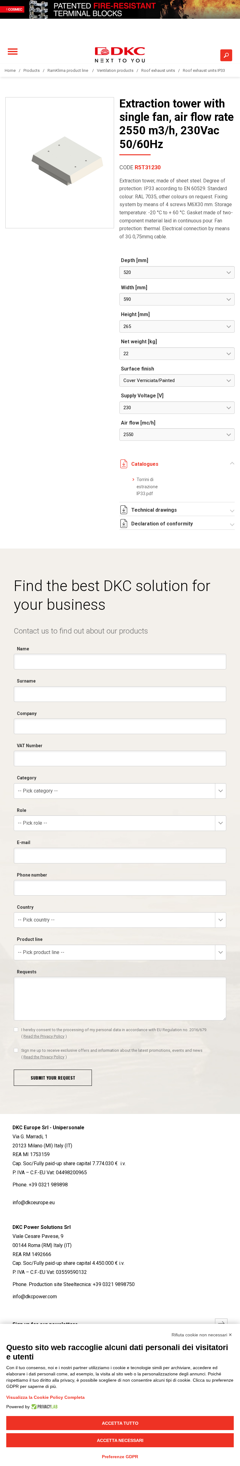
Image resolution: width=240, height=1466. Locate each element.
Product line (29, 939)
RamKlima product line (68, 70)
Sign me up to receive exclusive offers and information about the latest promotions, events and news (111, 1053)
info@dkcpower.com (34, 1297)
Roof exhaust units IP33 (204, 70)
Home (10, 70)
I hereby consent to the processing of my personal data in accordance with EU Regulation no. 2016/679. (114, 1032)
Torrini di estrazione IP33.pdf (147, 486)
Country (25, 907)
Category (26, 777)
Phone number (32, 874)
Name (23, 648)
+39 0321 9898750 (114, 1284)
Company (27, 713)
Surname (26, 680)
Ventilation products (115, 70)
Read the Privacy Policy (43, 1036)
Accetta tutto (120, 1423)
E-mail (23, 842)
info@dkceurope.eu (33, 1202)
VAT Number (29, 745)
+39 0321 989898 (48, 1185)
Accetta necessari (120, 1440)
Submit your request (53, 1077)
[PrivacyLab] (44, 1407)
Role (21, 810)
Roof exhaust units (158, 70)
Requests (27, 971)
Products (31, 70)
